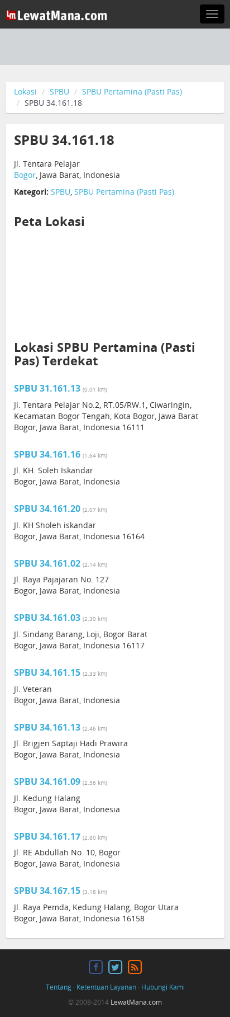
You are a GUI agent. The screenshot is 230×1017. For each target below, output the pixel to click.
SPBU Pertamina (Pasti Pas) (132, 91)
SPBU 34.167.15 (47, 890)
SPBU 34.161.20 (47, 508)
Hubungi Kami (163, 987)
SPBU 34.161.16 (47, 454)
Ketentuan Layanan (106, 987)
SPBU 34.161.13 (47, 727)
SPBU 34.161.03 (47, 617)
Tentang (58, 987)
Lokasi (25, 91)
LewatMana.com (136, 1002)
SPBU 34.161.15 (47, 672)
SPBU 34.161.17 (47, 836)
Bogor (25, 175)
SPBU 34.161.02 (47, 563)
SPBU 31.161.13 (47, 388)
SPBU (59, 91)
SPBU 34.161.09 (47, 781)
